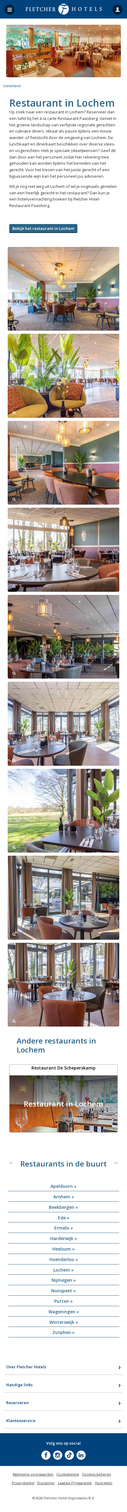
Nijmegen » (63, 1280)
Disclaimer (46, 1482)
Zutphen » (63, 1332)
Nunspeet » (63, 1291)
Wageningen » (63, 1312)
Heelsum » (63, 1249)
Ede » (63, 1218)
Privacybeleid (23, 1482)
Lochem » (63, 1270)
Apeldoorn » (63, 1186)
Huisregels (103, 1482)
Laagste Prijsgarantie (75, 1482)
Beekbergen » (63, 1207)
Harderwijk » (63, 1238)
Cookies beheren (96, 1474)
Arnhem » (63, 1197)
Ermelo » (63, 1228)
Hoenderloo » (63, 1259)
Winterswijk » (63, 1322)
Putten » (63, 1301)
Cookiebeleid (67, 1474)
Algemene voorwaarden (33, 1474)
